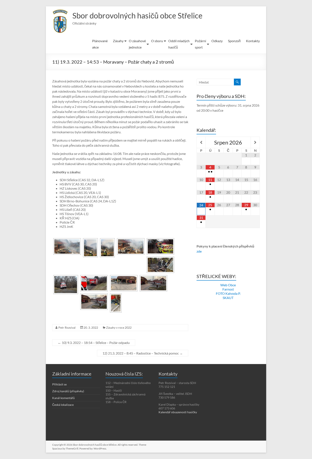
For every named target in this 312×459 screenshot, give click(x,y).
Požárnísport (200, 44)
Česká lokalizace (63, 404)
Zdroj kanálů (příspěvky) (68, 391)
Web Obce (228, 285)
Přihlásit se (59, 384)
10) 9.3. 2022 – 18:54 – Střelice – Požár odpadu (94, 343)
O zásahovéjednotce (137, 44)
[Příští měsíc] (255, 142)
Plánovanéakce (100, 44)
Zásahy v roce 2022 (119, 327)
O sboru (157, 41)
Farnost (228, 289)
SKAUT (228, 298)
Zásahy (118, 41)
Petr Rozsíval (67, 327)
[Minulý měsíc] (201, 142)
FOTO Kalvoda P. (228, 293)
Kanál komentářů (63, 398)
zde (199, 251)
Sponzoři (234, 41)
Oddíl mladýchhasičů (179, 44)
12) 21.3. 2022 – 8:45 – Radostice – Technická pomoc (143, 353)
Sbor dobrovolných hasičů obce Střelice (137, 15)
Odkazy (217, 41)
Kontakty (253, 41)
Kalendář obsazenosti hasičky (178, 412)
